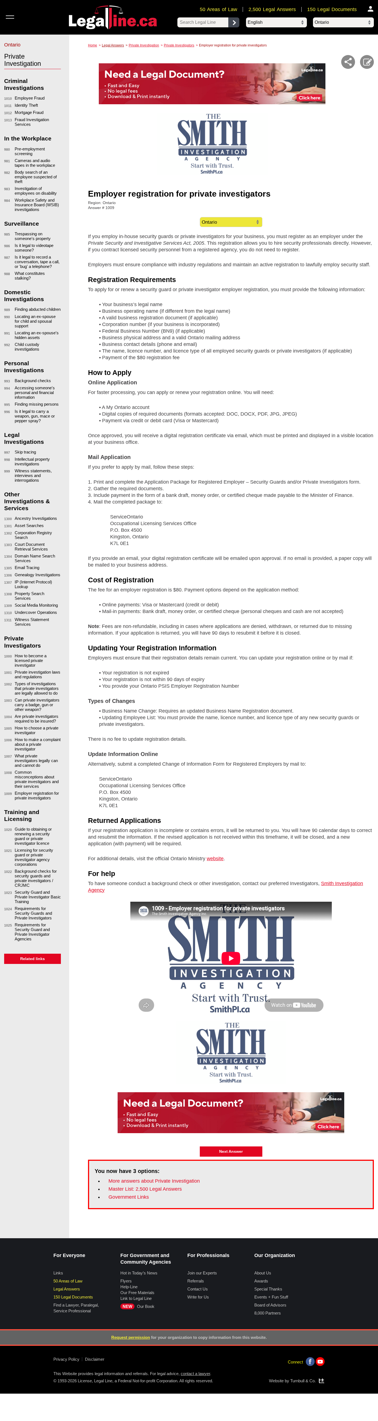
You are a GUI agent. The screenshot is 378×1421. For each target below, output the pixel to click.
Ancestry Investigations (36, 518)
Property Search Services (29, 596)
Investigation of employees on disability (36, 190)
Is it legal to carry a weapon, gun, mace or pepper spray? (35, 416)
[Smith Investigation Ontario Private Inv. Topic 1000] (231, 1052)
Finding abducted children (38, 309)
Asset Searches (29, 525)
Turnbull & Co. (303, 1380)
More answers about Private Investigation (154, 1181)
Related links (32, 958)
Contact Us (197, 1289)
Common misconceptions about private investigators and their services (37, 779)
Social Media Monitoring (36, 605)
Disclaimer (94, 1359)
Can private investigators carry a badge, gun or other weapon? (37, 705)
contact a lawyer (195, 1373)
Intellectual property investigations (32, 461)
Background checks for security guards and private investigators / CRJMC (36, 878)
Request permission (130, 1337)
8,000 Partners (267, 1313)
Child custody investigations (27, 346)
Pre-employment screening (30, 151)
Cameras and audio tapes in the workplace (35, 163)
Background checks (33, 380)
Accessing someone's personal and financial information (35, 392)
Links (58, 1273)
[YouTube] (320, 1361)
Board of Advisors (270, 1305)
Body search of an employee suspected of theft (36, 177)
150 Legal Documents (332, 9)
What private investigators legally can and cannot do (36, 760)
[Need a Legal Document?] (212, 83)
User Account (371, 9)
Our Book (138, 1306)
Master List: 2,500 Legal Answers (145, 1189)
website (215, 858)
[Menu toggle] (10, 17)
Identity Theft (26, 105)
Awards (261, 1281)
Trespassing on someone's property (33, 236)
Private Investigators (179, 45)
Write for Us (198, 1297)
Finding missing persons (37, 404)
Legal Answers (113, 45)
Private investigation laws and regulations (37, 674)
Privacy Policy (66, 1359)
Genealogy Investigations (37, 574)
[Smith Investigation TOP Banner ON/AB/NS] (212, 144)
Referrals (195, 1281)
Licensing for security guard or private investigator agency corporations (34, 857)
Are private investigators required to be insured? (36, 718)
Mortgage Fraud (29, 112)
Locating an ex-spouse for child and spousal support (35, 321)
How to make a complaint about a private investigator (38, 744)
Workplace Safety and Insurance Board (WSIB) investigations (37, 205)
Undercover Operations (36, 612)
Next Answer (231, 1151)
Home (92, 45)
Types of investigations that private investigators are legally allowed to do (37, 688)
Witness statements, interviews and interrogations (33, 475)
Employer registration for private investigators (37, 795)
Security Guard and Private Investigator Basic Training (38, 897)
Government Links (128, 1197)
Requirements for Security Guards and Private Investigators (33, 913)
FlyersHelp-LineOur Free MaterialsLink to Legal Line (137, 1290)
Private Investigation (144, 45)
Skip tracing (25, 452)
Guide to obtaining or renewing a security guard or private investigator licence (33, 836)
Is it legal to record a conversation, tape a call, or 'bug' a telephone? (37, 262)
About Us (262, 1273)
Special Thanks (268, 1289)
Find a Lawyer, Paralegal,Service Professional (76, 1308)
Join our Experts (202, 1273)
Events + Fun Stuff (271, 1297)
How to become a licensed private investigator (30, 660)
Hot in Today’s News (138, 1273)
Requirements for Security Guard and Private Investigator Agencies (32, 931)
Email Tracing (27, 567)
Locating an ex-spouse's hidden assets (37, 335)
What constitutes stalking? (30, 275)
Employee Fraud (30, 98)
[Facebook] (310, 1361)
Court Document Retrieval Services (31, 546)
